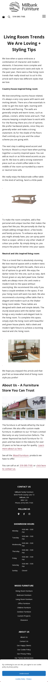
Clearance (24, 620)
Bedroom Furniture (24, 595)
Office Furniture (24, 603)
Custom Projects (24, 616)
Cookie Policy (20, 679)
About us (24, 637)
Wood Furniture (21, 455)
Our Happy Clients (24, 645)
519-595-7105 (19, 16)
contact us (24, 641)
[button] (10, 16)
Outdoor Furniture (24, 612)
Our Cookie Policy (24, 649)
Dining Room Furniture (24, 591)
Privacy (28, 679)
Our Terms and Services (24, 658)
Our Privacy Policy (24, 654)
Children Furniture (24, 607)
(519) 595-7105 (27, 503)
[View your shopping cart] (3, 16)
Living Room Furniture (24, 599)
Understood (24, 673)
